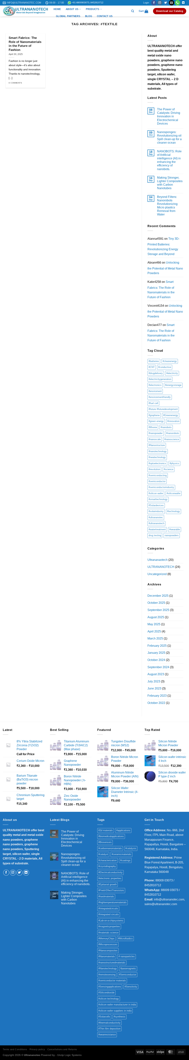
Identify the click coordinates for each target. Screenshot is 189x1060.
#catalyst (103, 854)
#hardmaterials (106, 896)
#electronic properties (109, 878)
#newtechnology (157, 457)
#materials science (108, 932)
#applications (123, 830)
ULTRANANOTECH (160, 566)
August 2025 (155, 617)
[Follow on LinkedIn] (183, 3)
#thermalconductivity (109, 1022)
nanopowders (172, 535)
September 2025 (158, 610)
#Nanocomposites (108, 950)
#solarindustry (156, 511)
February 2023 (157, 695)
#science (168, 469)
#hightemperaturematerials (112, 902)
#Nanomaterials (106, 956)
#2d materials (105, 830)
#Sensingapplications (109, 986)
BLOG (88, 16)
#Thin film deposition (109, 1028)
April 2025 (154, 631)
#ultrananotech (156, 523)
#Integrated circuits (108, 914)
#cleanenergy (170, 361)
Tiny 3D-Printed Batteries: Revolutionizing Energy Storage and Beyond (163, 246)
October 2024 (156, 660)
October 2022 (156, 702)
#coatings (125, 860)
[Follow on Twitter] (165, 3)
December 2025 (158, 595)
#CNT (152, 367)
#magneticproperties (109, 926)
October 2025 (156, 602)
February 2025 (157, 645)
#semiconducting (158, 475)
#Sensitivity (131, 986)
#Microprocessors (107, 944)
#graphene (154, 415)
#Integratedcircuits (108, 908)
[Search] (132, 11)
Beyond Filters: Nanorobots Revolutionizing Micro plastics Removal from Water (167, 205)
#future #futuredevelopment (163, 409)
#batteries (154, 361)
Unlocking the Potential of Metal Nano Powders (165, 268)
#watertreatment (157, 529)
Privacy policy (37, 1049)
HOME (57, 9)
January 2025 (156, 652)
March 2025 (155, 638)
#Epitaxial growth (107, 884)
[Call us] (177, 3)
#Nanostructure (157, 445)
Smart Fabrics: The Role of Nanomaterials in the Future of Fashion (25, 44)
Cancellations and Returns (62, 1049)
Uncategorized (157, 574)
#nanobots (166, 427)
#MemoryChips (106, 938)
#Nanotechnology (107, 968)
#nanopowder (156, 433)
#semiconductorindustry (161, 487)
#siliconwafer (174, 493)
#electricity (172, 373)
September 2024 (158, 667)
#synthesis (119, 1016)
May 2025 (153, 624)
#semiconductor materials (112, 980)
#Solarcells (104, 1016)
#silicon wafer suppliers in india (115, 1010)
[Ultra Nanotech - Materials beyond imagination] (25, 11)
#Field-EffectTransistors (111, 890)
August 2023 (155, 674)
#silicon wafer (156, 493)
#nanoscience (171, 439)
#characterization (107, 860)
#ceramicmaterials (121, 854)
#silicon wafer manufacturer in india (117, 1004)
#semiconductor (157, 481)
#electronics (155, 385)
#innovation (173, 421)
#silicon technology (108, 998)
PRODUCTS (92, 9)
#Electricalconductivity (110, 872)
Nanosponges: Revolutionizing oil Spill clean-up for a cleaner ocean (169, 137)
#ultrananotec (156, 517)
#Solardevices (156, 505)
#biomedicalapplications (111, 836)
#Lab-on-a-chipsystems (110, 920)
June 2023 (154, 688)
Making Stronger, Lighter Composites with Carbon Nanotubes (170, 183)
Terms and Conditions (15, 1049)
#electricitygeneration (160, 379)
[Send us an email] (171, 3)
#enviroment (155, 391)
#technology (173, 511)
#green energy (156, 421)
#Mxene (153, 427)
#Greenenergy (170, 415)
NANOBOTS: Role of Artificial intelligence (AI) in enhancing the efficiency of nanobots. (169, 160)
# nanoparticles (126, 956)
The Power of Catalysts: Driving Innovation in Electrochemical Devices (168, 116)
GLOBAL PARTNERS (68, 16)
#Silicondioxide (106, 992)
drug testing (155, 535)
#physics (174, 463)
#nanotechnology (158, 451)
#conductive (164, 367)
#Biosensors (105, 842)
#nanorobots (172, 433)
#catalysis (130, 848)
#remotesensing (106, 974)
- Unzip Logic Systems (69, 1055)
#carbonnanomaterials (110, 848)
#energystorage (173, 385)
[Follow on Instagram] (159, 3)
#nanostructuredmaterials (111, 962)
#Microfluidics (125, 938)
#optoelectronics (157, 463)
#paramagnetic (128, 968)
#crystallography (107, 866)
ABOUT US (72, 9)
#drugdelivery (156, 373)
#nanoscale (155, 439)
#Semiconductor (127, 974)
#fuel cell (153, 403)
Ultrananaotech (157, 559)
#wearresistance (107, 1034)
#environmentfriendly (160, 397)
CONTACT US (105, 16)
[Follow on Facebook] (154, 3)
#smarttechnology (158, 499)
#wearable (174, 529)
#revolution (154, 469)
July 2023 (153, 681)
